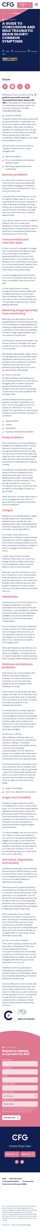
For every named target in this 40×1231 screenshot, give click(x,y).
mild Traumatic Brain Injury (15, 109)
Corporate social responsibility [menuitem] (14, 1184)
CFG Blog (16, 13)
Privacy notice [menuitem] (28, 1181)
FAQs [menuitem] (4, 1179)
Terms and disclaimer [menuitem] (10, 1181)
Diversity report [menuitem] (15, 1179)
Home (4, 13)
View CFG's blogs (26, 1019)
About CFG (10, 1154)
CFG (7, 51)
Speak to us (23, 5)
